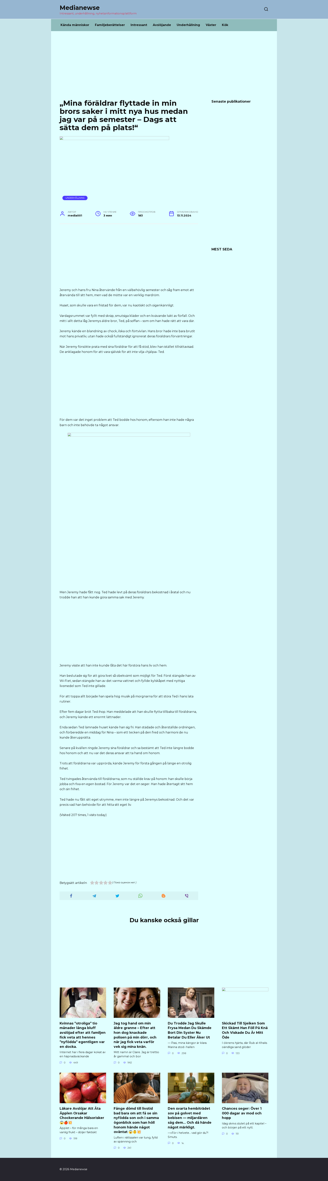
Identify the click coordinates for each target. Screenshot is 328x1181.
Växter (211, 25)
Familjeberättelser (110, 25)
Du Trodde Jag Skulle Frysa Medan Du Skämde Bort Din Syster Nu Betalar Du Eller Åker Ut (189, 1030)
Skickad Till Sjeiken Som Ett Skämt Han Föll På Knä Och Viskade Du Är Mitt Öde (245, 1030)
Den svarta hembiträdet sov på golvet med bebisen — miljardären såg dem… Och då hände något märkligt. (189, 1117)
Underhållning (188, 25)
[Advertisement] (164, 67)
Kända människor (75, 25)
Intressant (139, 25)
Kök (225, 25)
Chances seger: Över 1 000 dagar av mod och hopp (242, 1113)
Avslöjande (162, 25)
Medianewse (80, 7)
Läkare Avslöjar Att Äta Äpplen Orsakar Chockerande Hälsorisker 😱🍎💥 (82, 1115)
